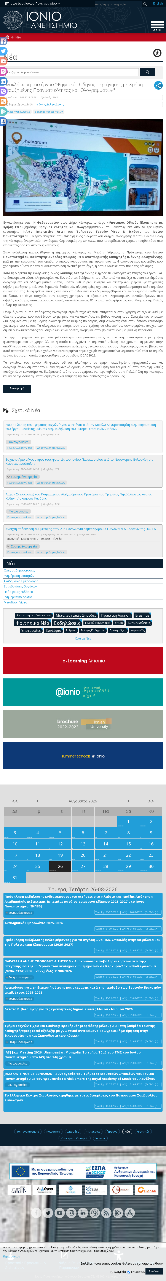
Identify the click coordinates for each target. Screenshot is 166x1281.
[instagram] (71, 1212)
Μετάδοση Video (15, 602)
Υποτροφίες (31, 630)
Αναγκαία (120, 1272)
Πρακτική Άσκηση (116, 615)
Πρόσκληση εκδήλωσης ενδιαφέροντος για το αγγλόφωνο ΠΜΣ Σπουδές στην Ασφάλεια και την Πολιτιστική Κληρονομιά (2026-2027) (82, 942)
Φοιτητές (143, 1131)
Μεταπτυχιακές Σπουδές (76, 615)
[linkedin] (83, 1212)
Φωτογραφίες (18, 442)
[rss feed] (106, 1212)
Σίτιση (119, 623)
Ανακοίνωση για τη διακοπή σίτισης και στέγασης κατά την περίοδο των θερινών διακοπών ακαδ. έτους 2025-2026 (83, 990)
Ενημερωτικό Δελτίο (18, 597)
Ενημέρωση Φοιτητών (19, 576)
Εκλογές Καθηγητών (93, 630)
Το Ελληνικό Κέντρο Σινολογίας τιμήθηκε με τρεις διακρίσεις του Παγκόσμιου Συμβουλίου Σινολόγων (81, 1097)
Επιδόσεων (138, 1272)
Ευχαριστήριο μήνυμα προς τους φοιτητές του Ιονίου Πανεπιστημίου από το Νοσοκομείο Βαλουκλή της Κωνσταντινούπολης (79, 461)
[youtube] (59, 1212)
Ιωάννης (50, 104)
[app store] (129, 1212)
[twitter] (48, 1212)
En (158, 3)
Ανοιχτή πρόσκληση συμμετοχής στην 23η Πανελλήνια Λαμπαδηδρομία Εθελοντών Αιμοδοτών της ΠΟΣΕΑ (81, 529)
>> (151, 801)
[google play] (118, 1212)
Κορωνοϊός (138, 630)
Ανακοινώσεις (139, 623)
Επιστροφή (17, 388)
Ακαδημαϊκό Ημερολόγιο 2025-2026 (34, 923)
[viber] (94, 1212)
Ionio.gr (100, 1138)
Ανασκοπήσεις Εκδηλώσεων (34, 615)
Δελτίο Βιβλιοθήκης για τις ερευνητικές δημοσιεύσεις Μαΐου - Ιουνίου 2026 (69, 1009)
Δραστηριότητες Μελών (49, 111)
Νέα (18, 37)
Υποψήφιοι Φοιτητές (74, 1138)
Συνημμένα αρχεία (24, 477)
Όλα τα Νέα (83, 638)
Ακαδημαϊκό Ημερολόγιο (21, 581)
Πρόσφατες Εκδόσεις (18, 592)
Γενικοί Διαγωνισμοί (97, 623)
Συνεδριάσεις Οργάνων (20, 586)
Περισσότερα (11, 1256)
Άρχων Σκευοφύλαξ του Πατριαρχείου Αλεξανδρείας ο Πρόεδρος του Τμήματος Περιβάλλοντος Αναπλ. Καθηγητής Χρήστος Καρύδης (79, 496)
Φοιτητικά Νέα (32, 623)
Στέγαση (71, 630)
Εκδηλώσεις (67, 623)
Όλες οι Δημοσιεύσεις (19, 570)
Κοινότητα (53, 1131)
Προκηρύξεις (118, 630)
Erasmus (142, 615)
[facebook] (36, 1212)
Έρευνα (112, 1131)
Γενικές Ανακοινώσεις (17, 111)
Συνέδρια (53, 630)
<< (15, 801)
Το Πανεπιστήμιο (28, 1131)
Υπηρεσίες (93, 1131)
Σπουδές (73, 1131)
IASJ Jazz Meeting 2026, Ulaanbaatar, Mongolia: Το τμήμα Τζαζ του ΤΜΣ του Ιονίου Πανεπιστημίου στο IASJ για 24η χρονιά (73, 1054)
